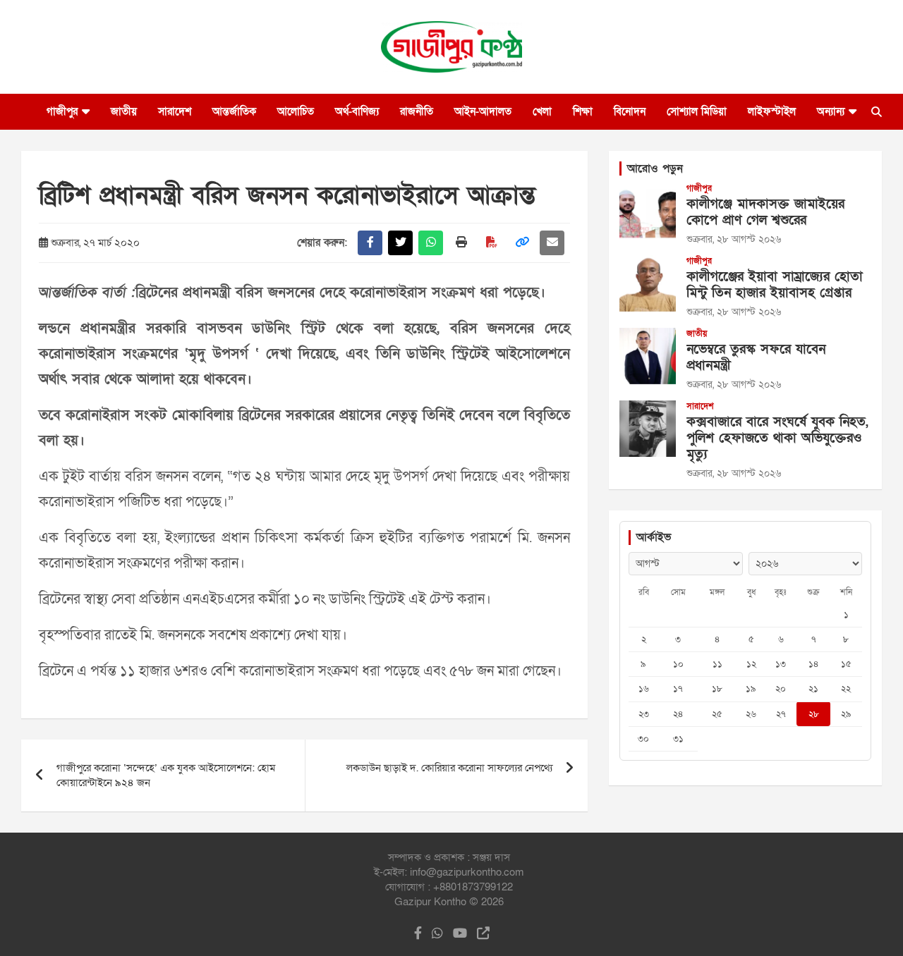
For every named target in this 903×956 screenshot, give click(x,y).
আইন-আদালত (482, 111)
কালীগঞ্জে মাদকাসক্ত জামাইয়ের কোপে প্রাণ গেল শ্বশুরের (765, 212)
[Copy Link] (521, 243)
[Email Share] (552, 243)
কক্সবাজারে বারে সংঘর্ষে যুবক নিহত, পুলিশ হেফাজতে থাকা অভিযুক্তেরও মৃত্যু (777, 438)
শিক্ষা (583, 111)
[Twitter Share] (400, 243)
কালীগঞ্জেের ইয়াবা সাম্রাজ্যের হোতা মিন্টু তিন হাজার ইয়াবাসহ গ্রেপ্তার (774, 285)
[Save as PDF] (491, 243)
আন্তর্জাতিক (234, 111)
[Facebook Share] (370, 243)
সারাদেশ (174, 111)
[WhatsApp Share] (430, 243)
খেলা (542, 111)
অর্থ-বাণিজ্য (357, 111)
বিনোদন (630, 111)
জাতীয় (124, 111)
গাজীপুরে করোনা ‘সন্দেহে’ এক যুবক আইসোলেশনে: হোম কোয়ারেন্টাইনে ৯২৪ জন (165, 775)
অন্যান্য (830, 111)
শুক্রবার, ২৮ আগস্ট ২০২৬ (733, 239)
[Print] (461, 243)
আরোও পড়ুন (655, 168)
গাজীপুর (62, 111)
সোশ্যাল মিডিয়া (697, 111)
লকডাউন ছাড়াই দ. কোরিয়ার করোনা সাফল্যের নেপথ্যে (449, 768)
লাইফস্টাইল (772, 111)
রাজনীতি (416, 111)
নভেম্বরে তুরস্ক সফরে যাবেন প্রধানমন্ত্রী (755, 357)
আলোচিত (295, 111)
